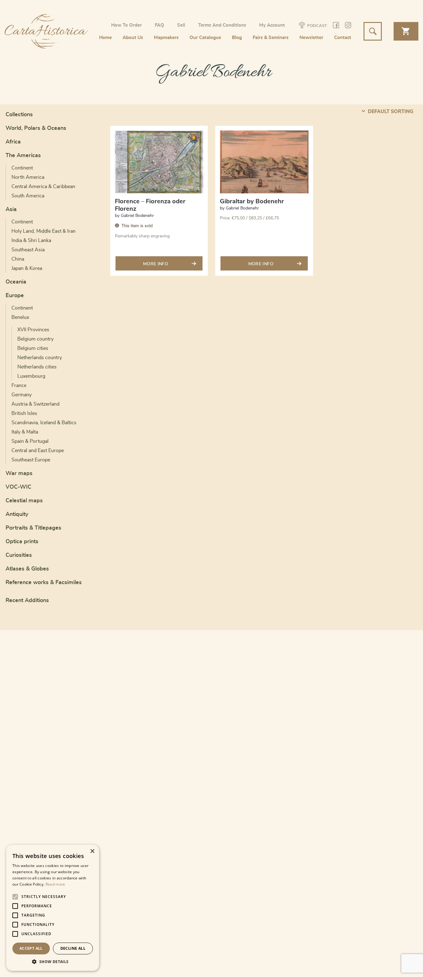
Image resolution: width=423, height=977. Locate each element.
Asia (11, 209)
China (17, 259)
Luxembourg (31, 376)
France (18, 385)
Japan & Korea (26, 268)
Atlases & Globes (27, 569)
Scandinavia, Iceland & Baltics (43, 422)
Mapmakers (166, 37)
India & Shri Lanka (31, 240)
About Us (133, 37)
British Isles (24, 413)
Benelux (20, 317)
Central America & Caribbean (43, 186)
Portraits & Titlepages (33, 528)
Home (105, 37)
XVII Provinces (33, 329)
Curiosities (19, 555)
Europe (15, 295)
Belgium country (35, 339)
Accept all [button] (31, 948)
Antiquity (17, 514)
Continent (22, 167)
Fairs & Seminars (271, 37)
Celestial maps (24, 501)
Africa (13, 142)
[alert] (52, 908)
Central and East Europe (37, 450)
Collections (19, 114)
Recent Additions (27, 600)
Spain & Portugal (30, 441)
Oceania (16, 282)
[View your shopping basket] (406, 31)
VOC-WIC (18, 487)
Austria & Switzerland (35, 404)
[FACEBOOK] (336, 26)
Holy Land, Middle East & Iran (43, 231)
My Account (272, 25)
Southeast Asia (28, 249)
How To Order (126, 25)
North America (27, 177)
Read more (55, 884)
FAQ (159, 25)
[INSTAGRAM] (348, 26)
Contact (342, 37)
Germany (21, 394)
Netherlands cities (37, 366)
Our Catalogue (205, 37)
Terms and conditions (222, 25)
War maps (19, 473)
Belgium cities (32, 348)
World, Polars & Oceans (36, 128)
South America (27, 195)
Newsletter (311, 37)
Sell (181, 25)
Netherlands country (39, 357)
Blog (237, 37)
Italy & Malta (24, 431)
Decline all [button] (72, 948)
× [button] (92, 851)
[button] (52, 961)
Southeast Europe (30, 459)
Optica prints (22, 541)
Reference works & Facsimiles (44, 582)
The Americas (23, 155)
